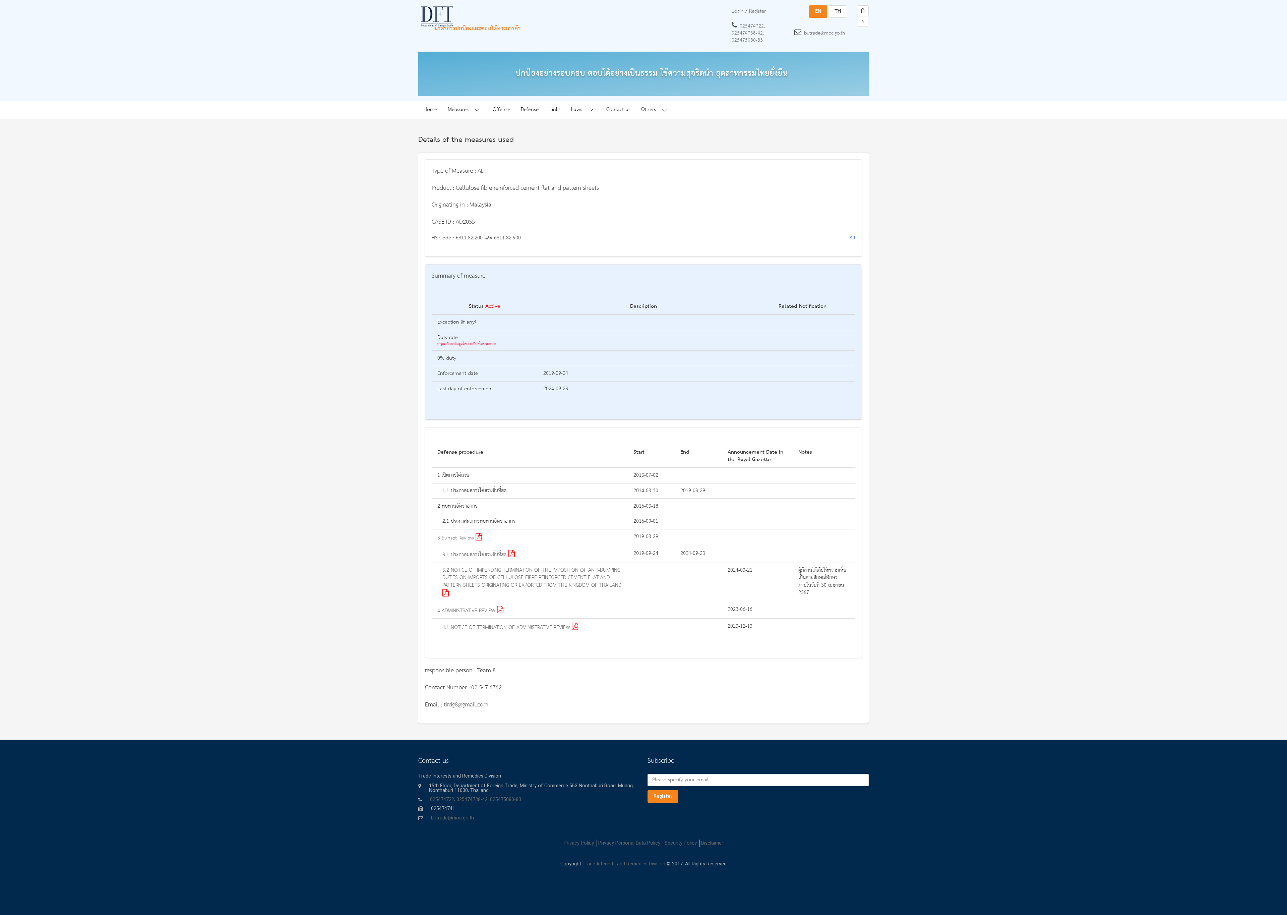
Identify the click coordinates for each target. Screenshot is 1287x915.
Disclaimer (712, 843)
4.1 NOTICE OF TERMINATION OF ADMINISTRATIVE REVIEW (507, 628)
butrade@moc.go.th (824, 33)
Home (430, 110)
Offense (501, 110)
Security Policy (681, 843)
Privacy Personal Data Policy (629, 843)
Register (663, 796)
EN (818, 11)
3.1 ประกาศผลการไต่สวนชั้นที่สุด (475, 555)
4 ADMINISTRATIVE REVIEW (467, 611)
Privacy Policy (579, 843)
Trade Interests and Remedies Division (624, 863)
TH (838, 11)
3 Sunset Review (456, 538)
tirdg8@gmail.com (466, 704)
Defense (530, 110)
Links (554, 110)
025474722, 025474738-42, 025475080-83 (748, 33)
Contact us (618, 110)
